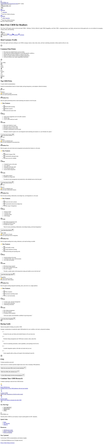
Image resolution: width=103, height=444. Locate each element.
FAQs (5, 410)
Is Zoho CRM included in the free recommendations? (11, 375)
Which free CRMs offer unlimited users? (9, 371)
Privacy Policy (4, 442)
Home (4, 422)
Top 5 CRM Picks (7, 407)
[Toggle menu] (2, 8)
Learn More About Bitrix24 (6, 230)
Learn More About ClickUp (6, 182)
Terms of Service (11, 442)
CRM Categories (6, 18)
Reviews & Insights (7, 432)
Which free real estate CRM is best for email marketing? (12, 368)
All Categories (6, 423)
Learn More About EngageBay (7, 318)
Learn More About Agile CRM (7, 274)
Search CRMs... (6, 5)
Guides (16, 3)
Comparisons (12, 3)
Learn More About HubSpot (6, 135)
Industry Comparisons (8, 431)
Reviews (7, 3)
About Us (5, 424)
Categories (3, 3)
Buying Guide (6, 409)
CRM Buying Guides (8, 430)
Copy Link (5, 34)
